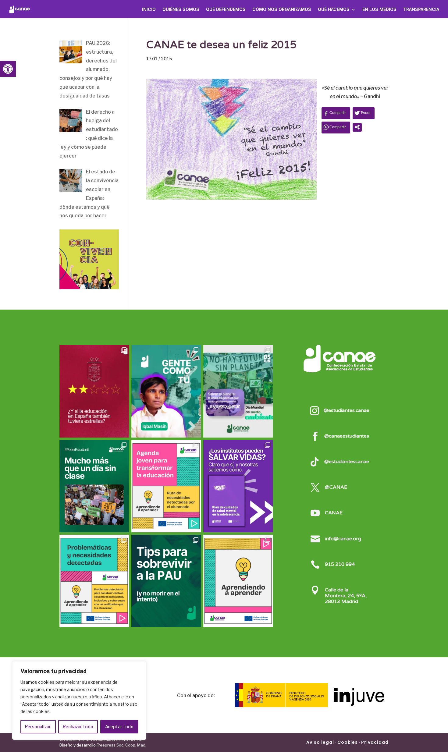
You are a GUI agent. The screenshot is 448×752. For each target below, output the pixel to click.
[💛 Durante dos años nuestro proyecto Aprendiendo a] (238, 581)
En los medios (379, 9)
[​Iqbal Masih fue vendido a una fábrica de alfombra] (166, 391)
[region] (79, 700)
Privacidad (375, 742)
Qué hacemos (334, 9)
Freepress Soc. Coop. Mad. (121, 745)
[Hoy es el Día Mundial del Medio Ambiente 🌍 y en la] (238, 391)
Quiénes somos (180, 9)
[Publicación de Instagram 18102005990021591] (94, 581)
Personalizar (38, 726)
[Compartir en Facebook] (336, 113)
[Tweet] (364, 113)
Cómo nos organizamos (281, 9)
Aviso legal (320, 742)
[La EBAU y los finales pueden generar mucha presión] (166, 581)
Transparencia (421, 9)
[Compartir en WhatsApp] (336, 127)
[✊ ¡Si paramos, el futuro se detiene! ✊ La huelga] (94, 486)
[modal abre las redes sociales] (357, 127)
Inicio (149, 9)
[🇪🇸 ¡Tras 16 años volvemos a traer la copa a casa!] (94, 391)
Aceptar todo (119, 726)
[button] (8, 69)
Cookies (347, 742)
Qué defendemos (226, 9)
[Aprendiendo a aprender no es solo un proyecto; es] (166, 486)
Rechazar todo (78, 726)
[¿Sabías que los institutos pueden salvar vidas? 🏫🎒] (238, 486)
